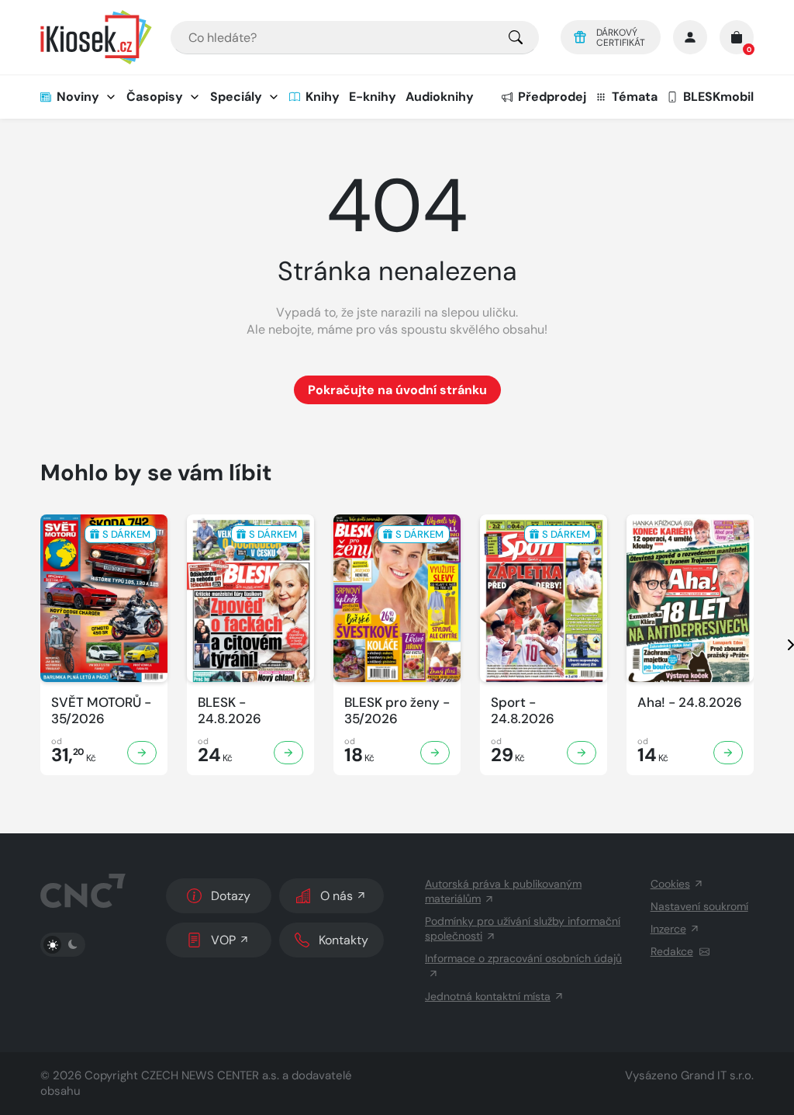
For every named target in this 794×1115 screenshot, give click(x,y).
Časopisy (154, 96)
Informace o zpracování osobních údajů (523, 958)
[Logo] (96, 37)
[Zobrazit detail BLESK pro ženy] (435, 752)
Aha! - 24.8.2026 (689, 702)
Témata (635, 96)
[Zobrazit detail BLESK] (288, 752)
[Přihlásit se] (690, 37)
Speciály (236, 96)
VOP (223, 940)
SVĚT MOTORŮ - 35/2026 (101, 710)
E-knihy (372, 96)
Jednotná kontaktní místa (488, 996)
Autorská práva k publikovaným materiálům (503, 891)
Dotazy (230, 896)
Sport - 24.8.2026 (522, 710)
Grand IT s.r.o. (717, 1075)
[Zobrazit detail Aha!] (728, 752)
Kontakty (343, 940)
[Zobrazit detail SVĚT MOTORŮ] (142, 752)
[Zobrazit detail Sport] (581, 752)
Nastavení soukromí (699, 906)
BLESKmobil (718, 96)
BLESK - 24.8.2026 (229, 710)
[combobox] (355, 37)
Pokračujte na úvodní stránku (397, 390)
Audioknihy (440, 96)
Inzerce (668, 929)
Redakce (672, 951)
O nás (336, 896)
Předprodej (552, 96)
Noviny (78, 96)
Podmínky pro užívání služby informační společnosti (522, 928)
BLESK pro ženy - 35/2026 (397, 710)
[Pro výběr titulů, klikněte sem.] (515, 37)
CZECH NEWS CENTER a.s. (210, 1075)
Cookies (670, 884)
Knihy (323, 96)
